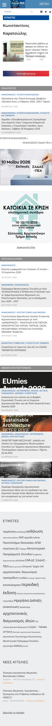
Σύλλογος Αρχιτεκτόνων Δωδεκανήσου (31, 594)
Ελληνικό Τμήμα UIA (33, 566)
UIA (27, 560)
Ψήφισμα (23, 549)
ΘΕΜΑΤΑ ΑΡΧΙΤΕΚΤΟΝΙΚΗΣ (16, 368)
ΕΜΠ (21, 537)
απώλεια (20, 560)
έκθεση (36, 537)
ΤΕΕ (36, 621)
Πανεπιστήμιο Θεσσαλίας (18, 542)
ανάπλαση (21, 532)
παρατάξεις (8, 601)
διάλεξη (18, 645)
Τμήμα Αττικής (40, 578)
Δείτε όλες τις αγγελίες (14, 713)
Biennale (16, 632)
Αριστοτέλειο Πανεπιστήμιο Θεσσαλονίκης (22, 636)
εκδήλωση (34, 531)
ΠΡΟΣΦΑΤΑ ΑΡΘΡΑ (11, 259)
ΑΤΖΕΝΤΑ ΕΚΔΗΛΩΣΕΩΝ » (14, 138)
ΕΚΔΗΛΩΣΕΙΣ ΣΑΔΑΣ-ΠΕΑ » (37, 143)
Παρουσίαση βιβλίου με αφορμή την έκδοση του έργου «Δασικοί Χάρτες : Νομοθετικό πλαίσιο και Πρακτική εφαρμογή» (37, 49)
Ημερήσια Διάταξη (27, 600)
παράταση (9, 531)
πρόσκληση (24, 607)
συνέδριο (23, 578)
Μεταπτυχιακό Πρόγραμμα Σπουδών (21, 641)
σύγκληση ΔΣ (11, 548)
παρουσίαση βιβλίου (10, 538)
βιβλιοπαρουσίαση (15, 567)
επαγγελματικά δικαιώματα (15, 627)
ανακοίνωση (11, 607)
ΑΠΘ (38, 542)
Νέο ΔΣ (25, 646)
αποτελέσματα (12, 585)
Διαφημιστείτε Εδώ (26, 247)
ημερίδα (28, 537)
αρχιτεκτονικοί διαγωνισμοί (30, 632)
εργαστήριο (8, 646)
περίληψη (31, 578)
